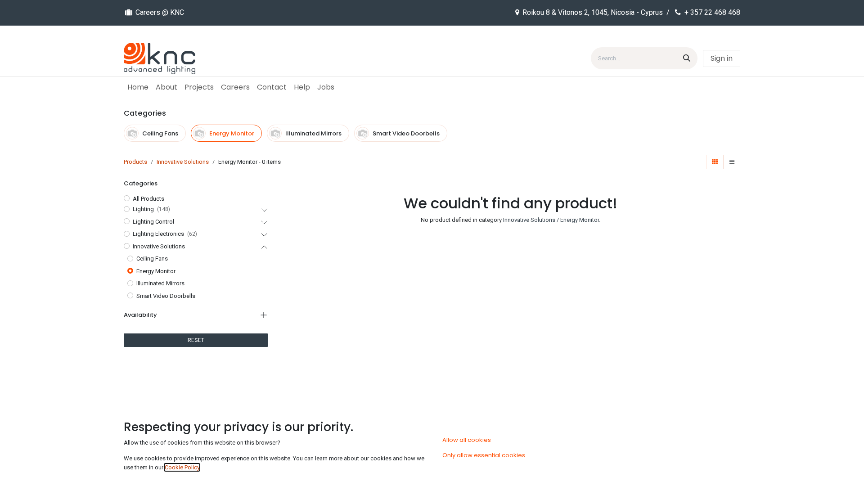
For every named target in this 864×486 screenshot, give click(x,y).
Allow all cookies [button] (466, 440)
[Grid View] (715, 162)
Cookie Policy (182, 467)
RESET (196, 340)
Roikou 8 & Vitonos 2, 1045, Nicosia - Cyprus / (596, 12)
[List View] (732, 162)
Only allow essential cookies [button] (483, 455)
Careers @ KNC (159, 12)
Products (135, 161)
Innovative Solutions (183, 161)
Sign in (722, 58)
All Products (148, 198)
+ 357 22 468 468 (712, 12)
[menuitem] (138, 87)
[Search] (687, 58)
